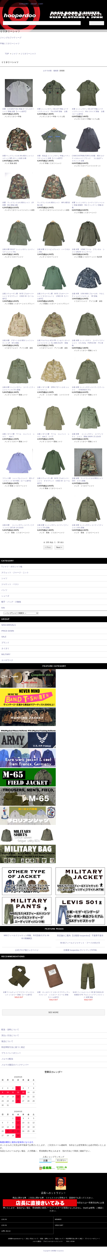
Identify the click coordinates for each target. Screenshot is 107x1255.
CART (40, 4)
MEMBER (58, 1219)
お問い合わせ (6, 1231)
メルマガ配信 (37, 1241)
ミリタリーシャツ (28, 54)
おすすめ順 (47, 71)
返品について (59, 1238)
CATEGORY (23, 4)
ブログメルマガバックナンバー (53, 1241)
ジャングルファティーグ (10, 37)
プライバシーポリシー (92, 1238)
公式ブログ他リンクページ (26, 950)
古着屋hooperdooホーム (15, 1238)
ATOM (72, 1241)
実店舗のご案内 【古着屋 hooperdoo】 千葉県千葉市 (80, 935)
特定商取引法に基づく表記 (74, 1238)
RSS (67, 1241)
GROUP (34, 4)
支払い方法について (32, 1238)
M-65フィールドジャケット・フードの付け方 (80, 943)
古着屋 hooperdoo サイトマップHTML (80, 950)
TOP (7, 54)
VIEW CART (59, 1225)
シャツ (15, 54)
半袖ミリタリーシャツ (10, 43)
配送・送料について (46, 1238)
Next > (59, 547)
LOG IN (4, 1219)
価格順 (55, 71)
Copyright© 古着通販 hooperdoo (53, 1251)
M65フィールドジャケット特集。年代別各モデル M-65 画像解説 (27, 936)
